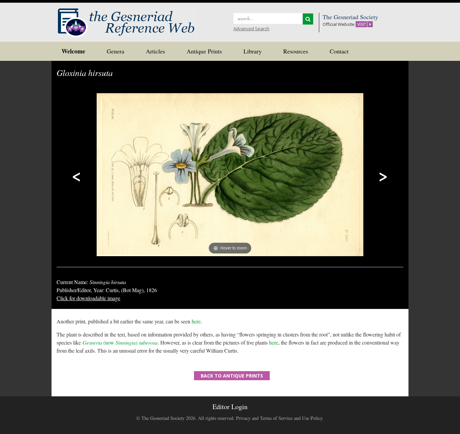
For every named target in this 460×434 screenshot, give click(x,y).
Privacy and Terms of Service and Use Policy (279, 418)
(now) (120, 342)
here (196, 321)
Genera (115, 51)
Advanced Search (251, 29)
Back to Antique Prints (232, 375)
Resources (295, 51)
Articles (155, 51)
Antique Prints (204, 51)
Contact (339, 51)
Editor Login (230, 406)
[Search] (308, 19)
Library (252, 51)
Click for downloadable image (88, 298)
